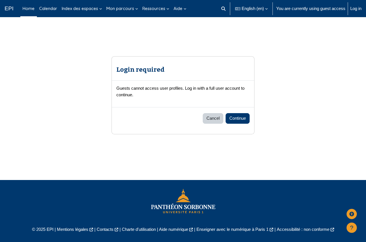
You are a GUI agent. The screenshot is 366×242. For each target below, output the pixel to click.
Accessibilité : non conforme (303, 229)
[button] (223, 8)
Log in (355, 8)
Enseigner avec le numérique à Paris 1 (232, 229)
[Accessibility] (352, 214)
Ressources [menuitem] (153, 8)
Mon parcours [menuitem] (120, 8)
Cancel (213, 118)
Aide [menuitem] (178, 8)
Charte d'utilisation (139, 229)
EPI (9, 8)
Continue (237, 118)
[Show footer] (352, 228)
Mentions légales (72, 229)
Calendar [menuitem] (48, 8)
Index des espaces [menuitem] (80, 8)
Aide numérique (173, 229)
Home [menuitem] (29, 8)
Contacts (105, 229)
